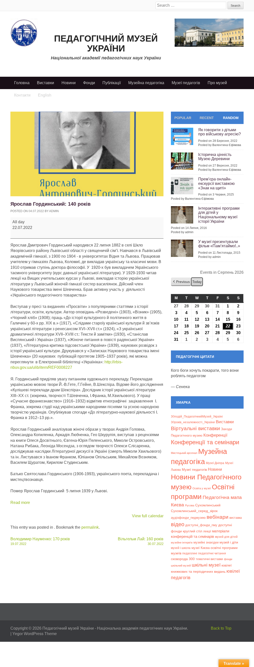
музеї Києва (200, 548)
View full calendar (147, 516)
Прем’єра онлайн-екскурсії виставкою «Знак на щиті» (216, 183)
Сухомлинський (208, 505)
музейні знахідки (206, 542)
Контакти (22, 95)
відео (177, 524)
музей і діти (229, 542)
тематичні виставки (209, 559)
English (44, 95)
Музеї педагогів (186, 83)
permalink (90, 527)
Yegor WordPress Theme (34, 634)
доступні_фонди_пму (201, 525)
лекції (207, 531)
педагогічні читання (212, 553)
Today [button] (197, 282)
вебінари (217, 517)
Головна (22, 83)
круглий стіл (192, 531)
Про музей (217, 83)
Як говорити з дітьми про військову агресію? (219, 132)
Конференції (215, 435)
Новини (69, 83)
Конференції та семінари (205, 442)
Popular (182, 118)
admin (54, 211)
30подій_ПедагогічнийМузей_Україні (197, 416)
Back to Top (221, 628)
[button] (181, 281)
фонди (228, 559)
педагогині (189, 553)
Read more (20, 502)
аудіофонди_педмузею (188, 517)
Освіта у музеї (201, 488)
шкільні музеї (206, 565)
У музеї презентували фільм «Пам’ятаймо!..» (219, 244)
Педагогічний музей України (106, 43)
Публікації (111, 83)
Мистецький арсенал (184, 452)
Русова (189, 505)
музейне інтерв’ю (181, 542)
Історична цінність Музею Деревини (214, 156)
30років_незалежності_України (193, 422)
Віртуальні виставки (195, 428)
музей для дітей (226, 536)
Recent (207, 118)
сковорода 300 (183, 559)
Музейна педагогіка (146, 83)
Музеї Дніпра (215, 463)
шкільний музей (181, 565)
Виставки (45, 83)
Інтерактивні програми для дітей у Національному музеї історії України (219, 214)
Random (231, 118)
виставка (235, 517)
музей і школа (180, 547)
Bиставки (225, 422)
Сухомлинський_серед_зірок (194, 511)
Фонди (89, 83)
